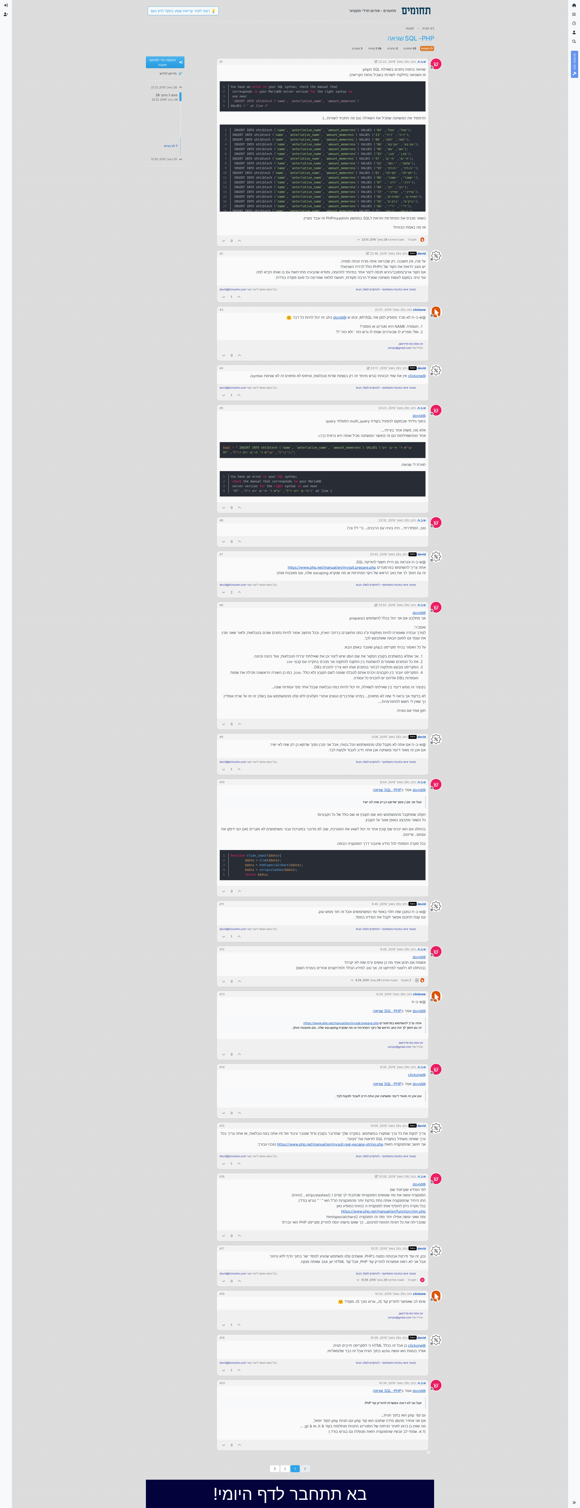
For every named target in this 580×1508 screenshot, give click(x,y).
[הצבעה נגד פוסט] (224, 240)
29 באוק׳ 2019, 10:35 (384, 1337)
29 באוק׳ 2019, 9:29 (390, 994)
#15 (222, 1125)
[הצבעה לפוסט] (240, 240)
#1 (221, 61)
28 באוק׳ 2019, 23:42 (384, 554)
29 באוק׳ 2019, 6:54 (394, 782)
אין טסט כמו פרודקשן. (410, 343)
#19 (222, 1337)
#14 (222, 1067)
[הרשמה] (6, 14)
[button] (574, 1502)
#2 (221, 253)
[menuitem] (6, 5)
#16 (222, 1176)
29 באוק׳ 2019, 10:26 (393, 1176)
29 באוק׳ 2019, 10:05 (384, 1125)
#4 (221, 368)
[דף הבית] (574, 5)
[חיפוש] (574, 41)
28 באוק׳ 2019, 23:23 (393, 408)
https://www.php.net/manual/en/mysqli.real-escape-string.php (330, 1144)
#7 (221, 554)
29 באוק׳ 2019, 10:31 (385, 1248)
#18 (222, 1294)
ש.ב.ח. (421, 61)
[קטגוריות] (574, 14)
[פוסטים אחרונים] (574, 23)
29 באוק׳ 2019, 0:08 (385, 737)
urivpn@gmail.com (399, 347)
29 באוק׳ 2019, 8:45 (385, 904)
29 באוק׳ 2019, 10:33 (389, 1294)
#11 (222, 904)
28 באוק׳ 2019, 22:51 (389, 309)
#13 (222, 994)
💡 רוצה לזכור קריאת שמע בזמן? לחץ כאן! (183, 11)
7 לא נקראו (171, 146)
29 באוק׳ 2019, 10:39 (393, 1383)
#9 (221, 737)
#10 (222, 782)
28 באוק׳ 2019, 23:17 (385, 368)
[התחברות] (6, 5)
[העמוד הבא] (275, 1468)
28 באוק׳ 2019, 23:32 (393, 520)
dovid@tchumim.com (233, 289)
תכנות (425, 48)
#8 (221, 605)
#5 (221, 408)
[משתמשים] (574, 32)
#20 (222, 1383)
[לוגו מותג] (416, 10)
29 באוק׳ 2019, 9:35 (394, 1067)
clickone (419, 309)
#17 (222, 1248)
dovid (422, 253)
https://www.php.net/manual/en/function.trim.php (383, 1211)
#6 (221, 520)
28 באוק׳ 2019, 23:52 (393, 605)
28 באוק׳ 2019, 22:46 (384, 253)
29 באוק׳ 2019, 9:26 (394, 949)
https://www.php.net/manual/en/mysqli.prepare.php (332, 567)
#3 (221, 309)
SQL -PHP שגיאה (387, 790)
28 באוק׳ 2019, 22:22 (393, 61)
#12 (222, 949)
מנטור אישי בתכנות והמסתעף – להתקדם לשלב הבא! (386, 289)
